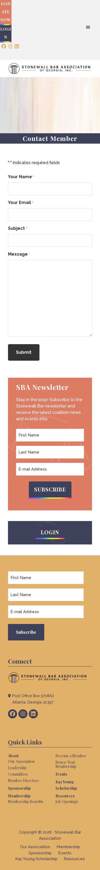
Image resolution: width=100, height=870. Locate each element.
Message (19, 254)
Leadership (17, 767)
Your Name (21, 176)
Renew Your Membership (66, 764)
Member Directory (23, 780)
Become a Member (70, 755)
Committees (18, 774)
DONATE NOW (6, 11)
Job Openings (66, 801)
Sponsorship (19, 788)
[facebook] (3, 47)
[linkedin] (17, 47)
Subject (17, 228)
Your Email (20, 202)
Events (61, 774)
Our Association (21, 761)
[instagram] (10, 47)
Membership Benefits (25, 801)
